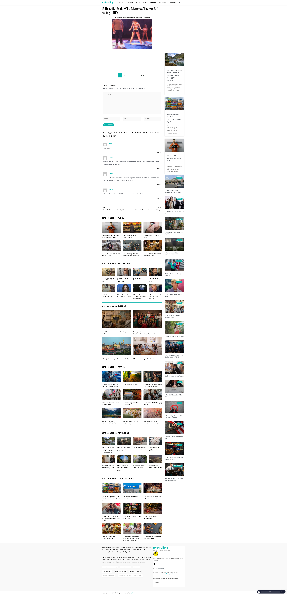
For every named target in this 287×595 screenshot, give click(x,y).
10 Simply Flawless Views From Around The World (155, 467)
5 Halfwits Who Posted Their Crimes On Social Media (174, 158)
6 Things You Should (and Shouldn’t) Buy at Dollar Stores (173, 191)
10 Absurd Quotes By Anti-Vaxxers (174, 376)
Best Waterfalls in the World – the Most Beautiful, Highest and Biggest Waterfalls (174, 75)
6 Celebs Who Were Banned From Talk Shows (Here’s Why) (174, 458)
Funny (121, 2)
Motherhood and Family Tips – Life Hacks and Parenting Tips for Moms (111, 498)
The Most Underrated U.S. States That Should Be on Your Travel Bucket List (132, 423)
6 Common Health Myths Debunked (174, 336)
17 (136, 75)
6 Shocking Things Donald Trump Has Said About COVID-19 (174, 356)
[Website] (152, 119)
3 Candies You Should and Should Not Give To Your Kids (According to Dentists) (131, 538)
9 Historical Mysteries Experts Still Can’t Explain (108, 279)
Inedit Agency (134, 593)
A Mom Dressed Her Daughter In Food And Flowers (155, 449)
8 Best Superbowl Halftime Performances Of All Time (172, 254)
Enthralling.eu (107, 547)
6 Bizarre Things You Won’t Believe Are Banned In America (174, 417)
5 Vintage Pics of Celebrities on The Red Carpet (155, 279)
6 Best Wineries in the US (130, 384)
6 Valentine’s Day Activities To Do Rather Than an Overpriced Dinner (111, 518)
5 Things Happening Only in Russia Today (115, 359)
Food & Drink (163, 2)
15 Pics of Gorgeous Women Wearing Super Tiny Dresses (123, 279)
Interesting (129, 2)
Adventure (153, 2)
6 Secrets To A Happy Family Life (143, 359)
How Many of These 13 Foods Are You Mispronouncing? (174, 479)
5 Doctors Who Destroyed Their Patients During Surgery (139, 296)
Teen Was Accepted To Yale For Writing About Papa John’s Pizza (108, 467)
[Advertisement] (132, 60)
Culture (138, 2)
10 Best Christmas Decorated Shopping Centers (172, 316)
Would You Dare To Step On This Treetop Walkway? (123, 449)
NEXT (143, 75)
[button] (180, 2)
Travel (145, 2)
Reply (158, 152)
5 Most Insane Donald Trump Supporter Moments (155, 296)
